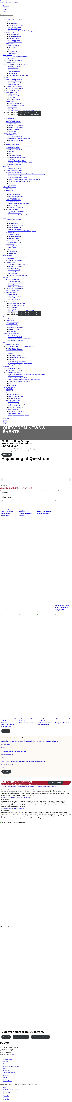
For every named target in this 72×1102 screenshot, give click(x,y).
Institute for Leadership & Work (17, 177)
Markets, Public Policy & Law (17, 161)
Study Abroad (12, 73)
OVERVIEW (9, 189)
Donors (5, 9)
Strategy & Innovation (14, 164)
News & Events (7, 1081)
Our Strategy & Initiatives (15, 25)
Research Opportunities (15, 127)
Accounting (11, 151)
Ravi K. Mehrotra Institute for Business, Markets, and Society (26, 174)
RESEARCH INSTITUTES (14, 172)
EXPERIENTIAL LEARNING (14, 86)
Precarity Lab (12, 185)
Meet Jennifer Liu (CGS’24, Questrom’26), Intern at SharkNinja (44, 511)
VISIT (7, 49)
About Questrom (13, 23)
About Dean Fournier (14, 36)
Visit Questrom (12, 53)
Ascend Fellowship (14, 71)
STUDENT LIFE (10, 62)
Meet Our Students (14, 194)
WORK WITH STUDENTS (13, 200)
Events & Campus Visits (15, 83)
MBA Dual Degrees (14, 99)
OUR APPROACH (11, 135)
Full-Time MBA (12, 94)
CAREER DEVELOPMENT (14, 60)
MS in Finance (12, 107)
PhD (4, 116)
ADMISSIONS (10, 58)
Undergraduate (7, 55)
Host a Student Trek (14, 205)
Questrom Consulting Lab (16, 207)
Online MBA (12, 97)
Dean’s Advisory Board (15, 42)
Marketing (11, 159)
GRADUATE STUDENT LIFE (14, 88)
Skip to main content (6, 1)
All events (6, 771)
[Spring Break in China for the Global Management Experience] (27, 666)
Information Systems (14, 155)
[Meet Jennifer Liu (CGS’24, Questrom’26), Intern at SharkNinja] (45, 504)
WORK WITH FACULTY (13, 209)
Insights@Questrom (55, 782)
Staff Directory (12, 47)
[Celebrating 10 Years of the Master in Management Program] (63, 666)
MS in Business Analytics (16, 105)
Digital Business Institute (15, 176)
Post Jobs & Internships (15, 196)
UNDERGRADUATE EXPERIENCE (16, 57)
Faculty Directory (13, 45)
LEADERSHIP (10, 32)
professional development (40, 1037)
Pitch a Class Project (14, 213)
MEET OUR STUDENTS (13, 90)
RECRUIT (9, 192)
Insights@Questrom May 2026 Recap (12, 808)
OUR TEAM (9, 190)
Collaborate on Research (16, 211)
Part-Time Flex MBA (14, 96)
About (4, 18)
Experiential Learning (14, 70)
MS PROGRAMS (11, 101)
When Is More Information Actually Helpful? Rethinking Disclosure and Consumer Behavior (29, 786)
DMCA (5, 1087)
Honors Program (13, 68)
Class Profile (12, 131)
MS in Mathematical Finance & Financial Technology (24, 110)
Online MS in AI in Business (16, 103)
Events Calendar (13, 84)
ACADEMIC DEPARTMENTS (14, 150)
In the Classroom (13, 201)
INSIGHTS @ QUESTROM (14, 19)
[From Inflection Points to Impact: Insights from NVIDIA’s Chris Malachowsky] (63, 552)
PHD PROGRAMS (11, 123)
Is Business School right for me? (18, 75)
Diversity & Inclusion (14, 27)
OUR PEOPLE (10, 44)
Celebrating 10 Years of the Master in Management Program (62, 720)
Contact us (13, 1054)
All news (5, 731)
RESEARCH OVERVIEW (13, 168)
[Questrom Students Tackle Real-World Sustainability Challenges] (9, 504)
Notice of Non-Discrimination (11, 1089)
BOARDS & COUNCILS (13, 40)
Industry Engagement (9, 187)
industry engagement (21, 1037)
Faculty (5, 142)
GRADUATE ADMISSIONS (14, 79)
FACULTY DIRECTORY (13, 148)
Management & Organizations (17, 157)
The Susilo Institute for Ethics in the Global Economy (24, 179)
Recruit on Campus (14, 198)
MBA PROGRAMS (11, 92)
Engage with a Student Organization (19, 203)
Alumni (5, 8)
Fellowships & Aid (13, 129)
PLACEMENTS (10, 120)
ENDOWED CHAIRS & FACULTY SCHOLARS (20, 146)
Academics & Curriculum (15, 66)
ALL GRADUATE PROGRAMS (29, 112)
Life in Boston (12, 51)
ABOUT (8, 21)
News (4, 11)
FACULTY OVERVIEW (12, 144)
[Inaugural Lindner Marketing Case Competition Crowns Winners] (27, 504)
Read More (6, 454)
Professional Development (11, 133)
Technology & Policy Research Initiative (20, 181)
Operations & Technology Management (20, 162)
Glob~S (10, 183)
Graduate (6, 77)
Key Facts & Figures (14, 29)
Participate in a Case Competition (18, 215)
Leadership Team (13, 38)
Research (6, 166)
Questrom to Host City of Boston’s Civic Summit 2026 (17, 797)
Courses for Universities (15, 140)
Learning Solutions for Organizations (19, 138)
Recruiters (6, 6)
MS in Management (14, 109)
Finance (10, 153)
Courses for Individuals (15, 136)
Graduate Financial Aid (15, 81)
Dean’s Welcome (13, 34)
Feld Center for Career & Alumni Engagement (22, 31)
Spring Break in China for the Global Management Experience (27, 720)
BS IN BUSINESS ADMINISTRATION (17, 64)
